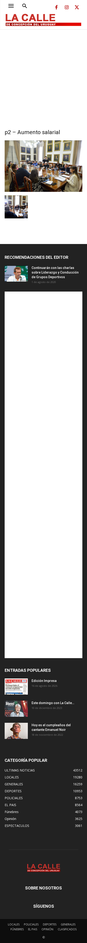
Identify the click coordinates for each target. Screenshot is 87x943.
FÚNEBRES (17, 929)
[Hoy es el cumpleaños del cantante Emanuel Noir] (16, 731)
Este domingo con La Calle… (53, 703)
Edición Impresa (44, 681)
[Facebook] (56, 8)
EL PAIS (32, 929)
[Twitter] (77, 8)
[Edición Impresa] (16, 686)
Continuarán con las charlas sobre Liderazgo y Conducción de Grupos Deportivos (55, 272)
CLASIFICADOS (67, 929)
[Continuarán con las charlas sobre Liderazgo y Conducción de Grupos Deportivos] (16, 273)
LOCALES (13, 924)
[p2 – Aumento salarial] (43, 191)
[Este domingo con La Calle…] (16, 709)
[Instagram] (66, 8)
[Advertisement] (43, 75)
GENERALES (68, 924)
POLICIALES (31, 924)
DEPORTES (49, 924)
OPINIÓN (47, 929)
